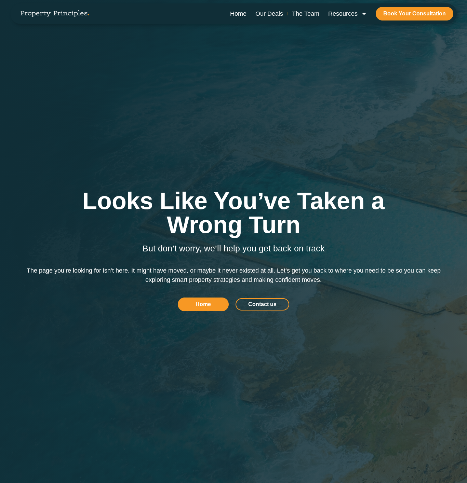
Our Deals (269, 13)
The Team (305, 13)
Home (238, 13)
